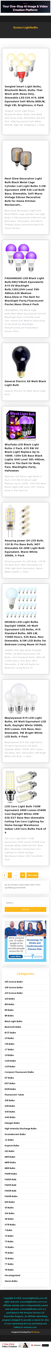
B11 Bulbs (9, 1010)
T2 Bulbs (9, 1236)
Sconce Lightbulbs (25, 27)
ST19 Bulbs (10, 1224)
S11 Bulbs (9, 1207)
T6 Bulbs (9, 1258)
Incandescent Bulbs (15, 1134)
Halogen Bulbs (12, 1123)
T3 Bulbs (9, 1241)
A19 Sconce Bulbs (14, 987)
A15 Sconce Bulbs (14, 981)
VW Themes (34, 1332)
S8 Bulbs (9, 1219)
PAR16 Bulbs (11, 1173)
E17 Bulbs (9, 1077)
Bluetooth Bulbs (13, 1027)
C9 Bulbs (9, 1055)
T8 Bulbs (9, 1269)
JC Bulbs (9, 1140)
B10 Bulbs (9, 1004)
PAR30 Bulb (10, 1185)
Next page (32, 875)
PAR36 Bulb (10, 1190)
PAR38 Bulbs (11, 1196)
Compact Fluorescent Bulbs (19, 1072)
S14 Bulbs (9, 1213)
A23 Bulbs (10, 998)
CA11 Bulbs (10, 1066)
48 (22, 874)
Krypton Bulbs (12, 1145)
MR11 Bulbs (10, 1157)
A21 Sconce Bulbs (14, 993)
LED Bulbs (9, 1151)
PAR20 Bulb (10, 1179)
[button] (25, 37)
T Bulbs (8, 1230)
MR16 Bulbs (10, 1162)
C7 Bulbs (9, 1049)
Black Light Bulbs (13, 1021)
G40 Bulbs (10, 1117)
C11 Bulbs (9, 1038)
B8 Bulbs (9, 1015)
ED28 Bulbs (10, 1089)
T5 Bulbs (9, 1252)
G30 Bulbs (10, 1111)
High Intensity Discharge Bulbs (21, 1128)
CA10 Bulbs (10, 1060)
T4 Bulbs (9, 1247)
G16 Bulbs (10, 1100)
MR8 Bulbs (10, 1168)
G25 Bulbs (10, 1106)
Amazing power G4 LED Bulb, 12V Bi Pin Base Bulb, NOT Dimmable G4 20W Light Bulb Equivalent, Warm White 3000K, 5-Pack (25, 548)
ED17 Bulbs (10, 1083)
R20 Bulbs (10, 1202)
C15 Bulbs (9, 1044)
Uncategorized (12, 1275)
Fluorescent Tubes (14, 1094)
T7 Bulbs (9, 1264)
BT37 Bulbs (10, 1032)
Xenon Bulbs (11, 1281)
